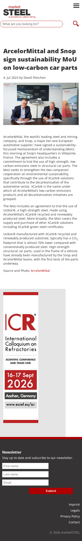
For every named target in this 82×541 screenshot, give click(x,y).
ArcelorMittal (40, 271)
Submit (51, 491)
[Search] (76, 24)
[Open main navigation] (76, 6)
